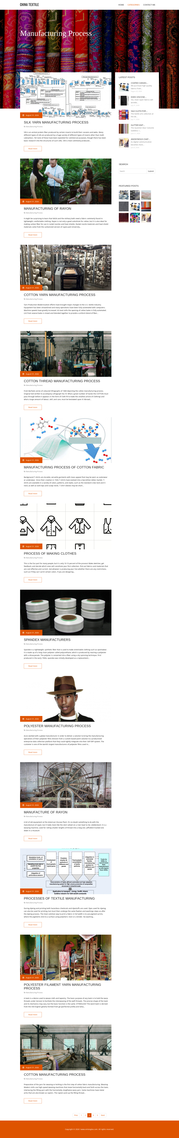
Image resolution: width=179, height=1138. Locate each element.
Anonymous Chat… (140, 139)
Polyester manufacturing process (57, 726)
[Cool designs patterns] (135, 218)
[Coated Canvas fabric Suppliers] (135, 206)
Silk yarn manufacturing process (56, 122)
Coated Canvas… (139, 83)
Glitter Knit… (138, 125)
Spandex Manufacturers (47, 640)
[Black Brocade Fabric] (124, 218)
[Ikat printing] (135, 195)
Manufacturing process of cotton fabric (64, 467)
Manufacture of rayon (45, 812)
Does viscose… (139, 97)
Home (121, 5)
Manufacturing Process (34, 126)
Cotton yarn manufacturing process (59, 295)
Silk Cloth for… (139, 111)
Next (103, 1115)
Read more (32, 148)
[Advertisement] (64, 66)
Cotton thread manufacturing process (62, 381)
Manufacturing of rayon (47, 208)
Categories (134, 5)
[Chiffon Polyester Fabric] (146, 206)
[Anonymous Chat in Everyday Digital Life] (146, 218)
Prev (76, 1115)
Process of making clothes (50, 553)
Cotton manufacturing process (54, 1074)
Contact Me (149, 5)
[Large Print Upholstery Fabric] (124, 195)
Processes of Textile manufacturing (59, 898)
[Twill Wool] (124, 206)
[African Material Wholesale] (146, 195)
